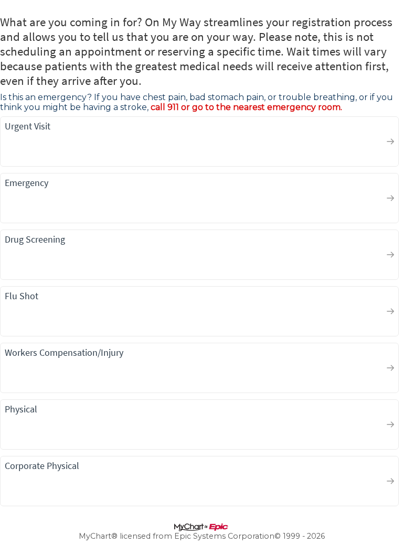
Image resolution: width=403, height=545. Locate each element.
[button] (199, 141)
